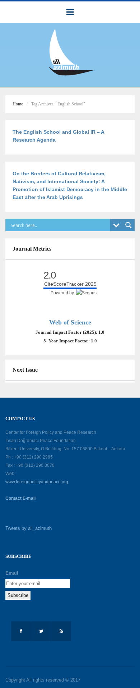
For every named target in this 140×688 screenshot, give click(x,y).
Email (11, 573)
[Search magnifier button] (128, 225)
